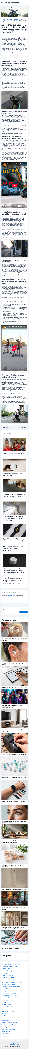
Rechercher (4, 609)
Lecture (3, 1002)
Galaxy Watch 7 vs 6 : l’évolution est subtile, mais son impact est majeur (14, 540)
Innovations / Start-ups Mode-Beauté (11, 998)
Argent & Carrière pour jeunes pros (10, 966)
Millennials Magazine (13, 2)
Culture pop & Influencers (7, 977)
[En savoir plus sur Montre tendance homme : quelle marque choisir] (14, 465)
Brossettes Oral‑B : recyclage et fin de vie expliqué (14, 889)
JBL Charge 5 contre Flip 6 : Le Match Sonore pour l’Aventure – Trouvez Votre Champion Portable (13, 570)
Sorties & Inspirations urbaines (9, 1022)
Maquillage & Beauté (6, 1006)
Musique (3, 1013)
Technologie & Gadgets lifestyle (9, 1029)
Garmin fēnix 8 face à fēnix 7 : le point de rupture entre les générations (13, 548)
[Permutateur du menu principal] (26, 2)
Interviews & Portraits (7, 1000)
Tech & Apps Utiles (6, 1027)
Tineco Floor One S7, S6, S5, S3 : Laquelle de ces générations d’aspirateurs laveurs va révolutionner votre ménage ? (13, 581)
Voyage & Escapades (6, 1036)
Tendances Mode (5, 1031)
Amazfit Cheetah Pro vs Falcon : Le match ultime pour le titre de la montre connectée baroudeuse (14, 496)
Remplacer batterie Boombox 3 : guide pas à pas (13, 754)
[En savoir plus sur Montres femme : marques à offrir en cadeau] (14, 444)
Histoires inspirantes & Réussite (9, 995)
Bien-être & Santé (6, 968)
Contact (14, 1043)
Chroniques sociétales (7, 975)
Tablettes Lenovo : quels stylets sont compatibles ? (14, 687)
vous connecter (11, 595)
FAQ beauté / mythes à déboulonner (10, 986)
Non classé (4, 1015)
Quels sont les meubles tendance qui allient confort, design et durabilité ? (12, 841)
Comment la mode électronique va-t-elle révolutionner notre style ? (11, 706)
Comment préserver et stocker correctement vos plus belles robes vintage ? (13, 928)
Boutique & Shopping (6, 971)
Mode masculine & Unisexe (7, 1011)
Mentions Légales (14, 1044)
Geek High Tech (5, 991)
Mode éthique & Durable (7, 1009)
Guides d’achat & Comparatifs (8, 993)
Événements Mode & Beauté (8, 984)
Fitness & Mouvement (6, 988)
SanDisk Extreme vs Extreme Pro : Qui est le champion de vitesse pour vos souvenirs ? (14, 518)
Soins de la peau (5, 1020)
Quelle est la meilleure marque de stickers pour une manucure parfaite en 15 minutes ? (14, 947)
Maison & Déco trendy (6, 1004)
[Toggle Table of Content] (16, 56)
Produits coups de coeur (7, 1018)
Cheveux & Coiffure (6, 973)
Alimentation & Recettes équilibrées (10, 964)
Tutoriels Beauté (5, 1033)
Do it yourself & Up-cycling (8, 980)
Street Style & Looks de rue (8, 1024)
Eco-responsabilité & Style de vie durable (11, 982)
